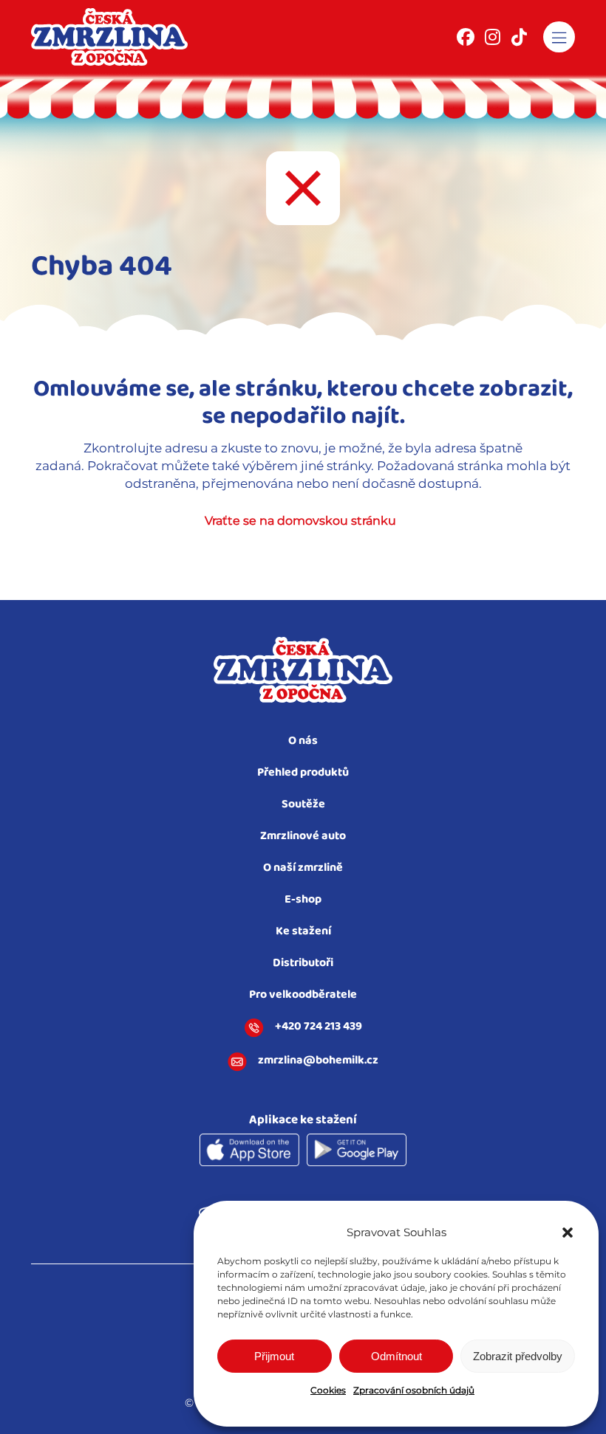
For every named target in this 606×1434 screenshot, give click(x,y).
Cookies (328, 1390)
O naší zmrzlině (303, 868)
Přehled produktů (303, 773)
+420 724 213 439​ (318, 1027)
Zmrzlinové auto (303, 836)
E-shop (303, 900)
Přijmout (274, 1356)
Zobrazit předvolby (517, 1356)
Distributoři (303, 963)
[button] (567, 1232)
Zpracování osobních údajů (413, 1390)
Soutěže (303, 804)
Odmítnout (396, 1356)
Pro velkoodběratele (303, 995)
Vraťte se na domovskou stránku (300, 521)
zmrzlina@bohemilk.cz (318, 1061)
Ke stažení (303, 931)
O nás (303, 741)
